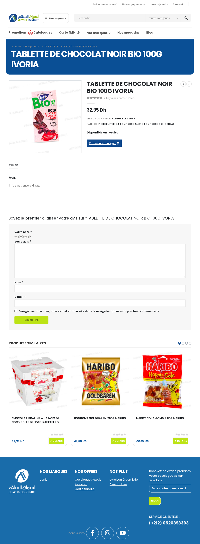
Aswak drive (118, 484)
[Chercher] (186, 18)
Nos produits (32, 46)
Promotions (18, 32)
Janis (43, 479)
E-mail (20, 297)
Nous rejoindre (159, 4)
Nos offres (86, 471)
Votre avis (22, 241)
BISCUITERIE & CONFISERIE (118, 124)
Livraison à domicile (124, 479)
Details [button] (58, 441)
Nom (18, 282)
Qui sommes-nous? (105, 4)
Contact (178, 4)
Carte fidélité (69, 32)
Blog (149, 32)
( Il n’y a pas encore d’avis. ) (120, 98)
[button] (179, 343)
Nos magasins (128, 32)
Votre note (23, 232)
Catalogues (42, 32)
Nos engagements (133, 4)
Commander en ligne (102, 143)
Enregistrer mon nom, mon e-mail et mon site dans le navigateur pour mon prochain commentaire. (89, 311)
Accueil (16, 46)
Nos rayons (56, 18)
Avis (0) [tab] (13, 165)
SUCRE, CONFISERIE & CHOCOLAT (154, 124)
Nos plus (119, 471)
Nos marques (97, 33)
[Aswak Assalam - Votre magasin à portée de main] (24, 18)
